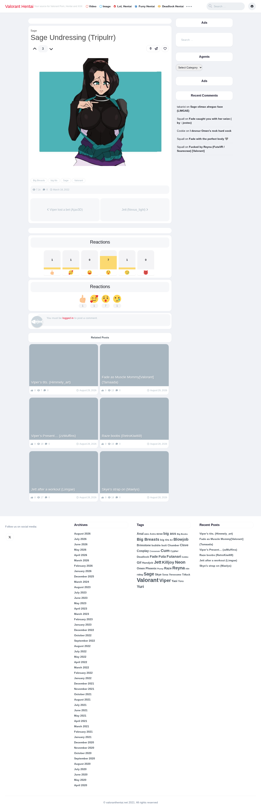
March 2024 (81, 581)
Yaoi (174, 581)
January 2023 (83, 624)
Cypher (174, 551)
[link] (165, 48)
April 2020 (80, 785)
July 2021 (80, 704)
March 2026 (81, 560)
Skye (158, 574)
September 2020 (84, 758)
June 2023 (81, 597)
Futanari (174, 556)
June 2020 (81, 774)
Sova (165, 574)
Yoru (181, 581)
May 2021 (80, 715)
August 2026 (82, 533)
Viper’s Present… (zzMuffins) (53, 436)
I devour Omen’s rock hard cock (210, 130)
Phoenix (151, 568)
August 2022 (82, 646)
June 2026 (81, 544)
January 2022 (83, 678)
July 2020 (80, 769)
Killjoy (168, 562)
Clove (184, 545)
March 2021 (81, 726)
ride (187, 568)
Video (92, 6)
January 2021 (83, 737)
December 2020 (84, 742)
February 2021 (83, 731)
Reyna (178, 568)
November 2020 (84, 747)
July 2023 (80, 592)
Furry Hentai (147, 6)
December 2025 (84, 576)
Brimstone (144, 545)
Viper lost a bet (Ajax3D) (66, 209)
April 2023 (80, 608)
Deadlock (143, 556)
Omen (141, 568)
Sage (34, 30)
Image (107, 6)
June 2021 (81, 710)
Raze (168, 568)
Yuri (140, 586)
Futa (162, 556)
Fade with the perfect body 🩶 (208, 138)
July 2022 (80, 651)
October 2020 (83, 753)
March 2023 (81, 613)
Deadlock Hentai (173, 6)
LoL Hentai (124, 6)
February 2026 (83, 565)
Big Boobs (182, 534)
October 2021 (83, 694)
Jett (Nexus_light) (134, 209)
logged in (68, 317)
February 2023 (83, 619)
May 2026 (80, 549)
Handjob (147, 562)
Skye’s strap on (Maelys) (120, 489)
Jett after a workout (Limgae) (53, 489)
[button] (153, 48)
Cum (165, 550)
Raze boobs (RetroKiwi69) (122, 436)
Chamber (173, 545)
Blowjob (180, 539)
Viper (165, 580)
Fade (154, 556)
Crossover (155, 551)
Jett (157, 562)
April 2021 (80, 720)
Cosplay (143, 551)
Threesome (175, 574)
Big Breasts (39, 180)
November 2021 (84, 688)
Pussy (160, 568)
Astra (153, 534)
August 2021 (82, 699)
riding (140, 574)
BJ (171, 540)
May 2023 (80, 603)
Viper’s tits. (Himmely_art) (51, 382)
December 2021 (84, 683)
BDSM (159, 534)
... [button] (189, 5)
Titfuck (186, 574)
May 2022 (80, 656)
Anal (140, 533)
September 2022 (84, 640)
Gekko (185, 557)
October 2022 (83, 635)
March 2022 (81, 667)
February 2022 (83, 672)
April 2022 (80, 662)
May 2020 (80, 779)
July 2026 (80, 538)
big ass (169, 533)
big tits (54, 180)
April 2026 (80, 555)
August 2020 (82, 763)
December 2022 (84, 629)
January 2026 (83, 571)
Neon (180, 562)
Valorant (78, 180)
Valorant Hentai (19, 6)
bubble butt (159, 545)
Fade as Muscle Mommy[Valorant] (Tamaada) (128, 379)
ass (146, 533)
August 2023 (82, 587)
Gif (139, 562)
